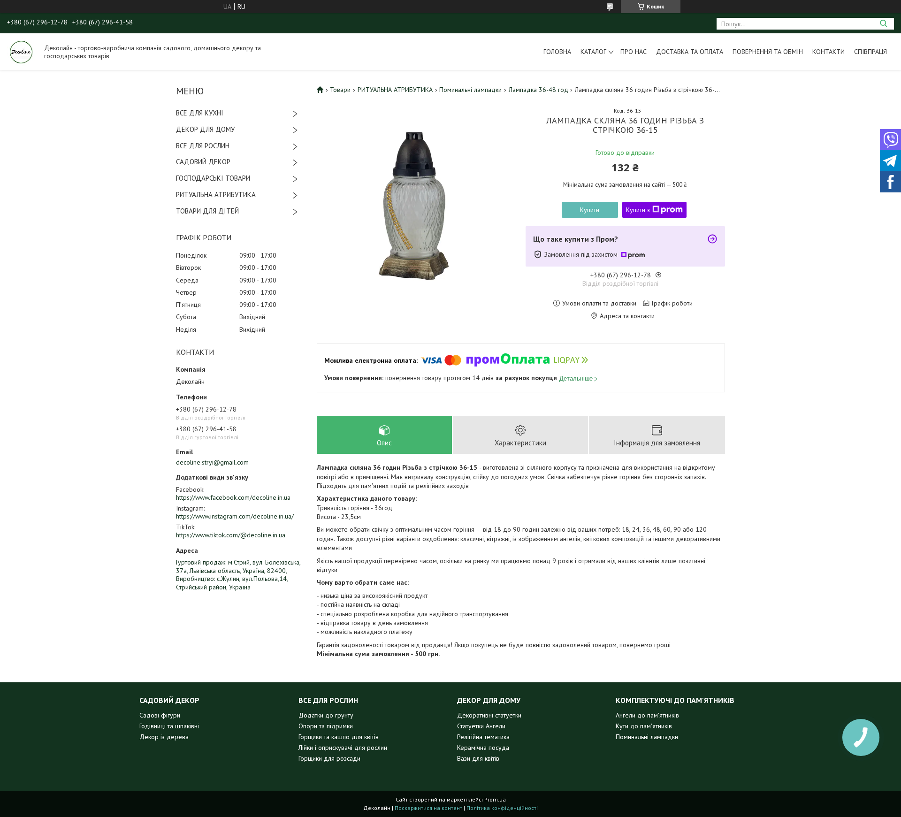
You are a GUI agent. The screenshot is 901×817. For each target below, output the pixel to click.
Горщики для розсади (329, 758)
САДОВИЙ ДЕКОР (203, 161)
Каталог (593, 51)
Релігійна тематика (483, 737)
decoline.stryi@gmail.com (212, 462)
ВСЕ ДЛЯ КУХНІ (199, 112)
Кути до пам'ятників (644, 726)
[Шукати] (883, 24)
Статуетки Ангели (481, 726)
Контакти (828, 51)
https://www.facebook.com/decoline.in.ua (233, 497)
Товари (340, 89)
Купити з (638, 210)
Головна (557, 51)
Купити (589, 210)
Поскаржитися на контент (428, 807)
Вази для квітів (478, 758)
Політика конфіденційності (502, 807)
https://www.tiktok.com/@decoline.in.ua (230, 535)
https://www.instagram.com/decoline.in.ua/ (235, 516)
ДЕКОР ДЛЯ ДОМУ (205, 129)
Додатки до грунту (325, 715)
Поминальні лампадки (470, 89)
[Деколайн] (21, 51)
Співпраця (870, 51)
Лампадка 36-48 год (538, 89)
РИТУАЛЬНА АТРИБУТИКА (216, 194)
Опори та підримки (325, 726)
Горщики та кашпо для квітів (338, 737)
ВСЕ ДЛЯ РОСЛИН (202, 145)
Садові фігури (159, 715)
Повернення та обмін (768, 51)
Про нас (633, 51)
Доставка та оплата (689, 51)
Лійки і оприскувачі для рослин (342, 747)
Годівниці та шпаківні (169, 726)
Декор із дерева (164, 737)
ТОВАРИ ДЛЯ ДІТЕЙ (207, 210)
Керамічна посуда (483, 747)
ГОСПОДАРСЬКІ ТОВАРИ (213, 178)
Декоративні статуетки (489, 715)
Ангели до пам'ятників (647, 715)
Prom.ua (495, 799)
